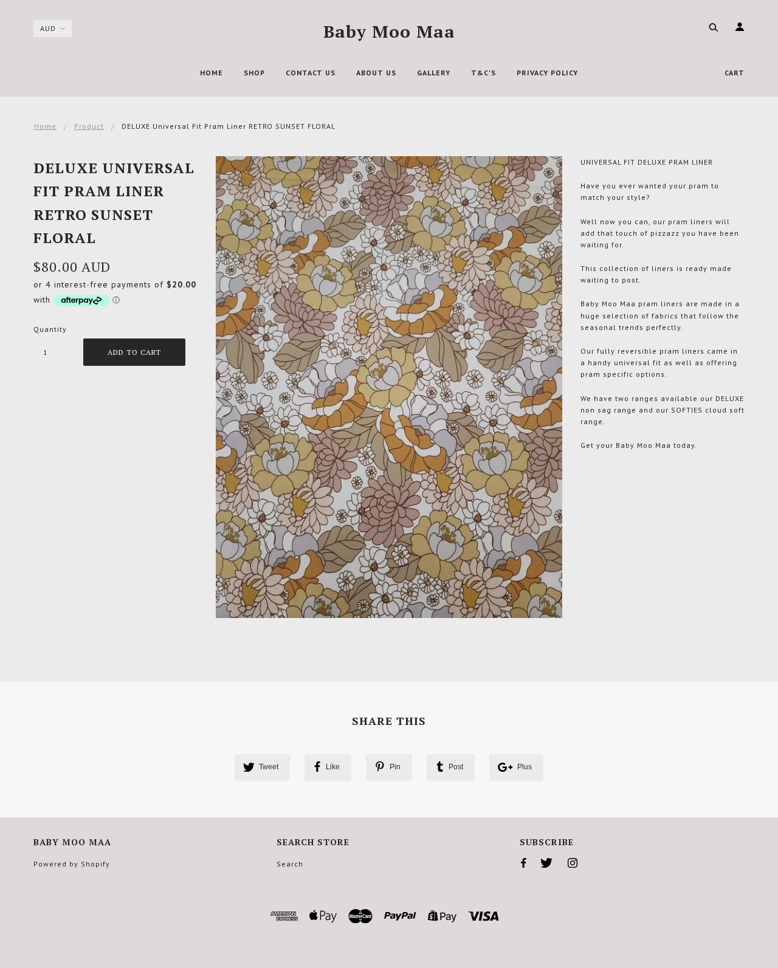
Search (290, 863)
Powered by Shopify (71, 863)
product (89, 126)
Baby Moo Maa (389, 31)
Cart (735, 72)
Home (45, 126)
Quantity (50, 329)
